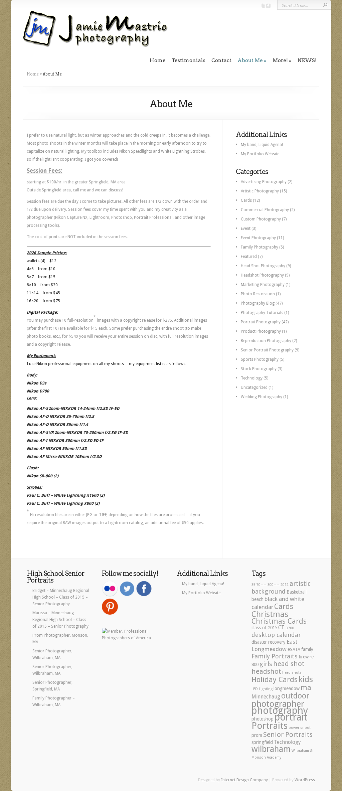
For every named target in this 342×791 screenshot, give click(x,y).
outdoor (295, 695)
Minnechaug (265, 697)
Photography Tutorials (262, 312)
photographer (277, 704)
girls (266, 663)
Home (158, 60)
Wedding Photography (261, 396)
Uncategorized (254, 387)
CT (281, 628)
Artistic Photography (260, 191)
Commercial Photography (265, 209)
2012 (285, 585)
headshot (266, 671)
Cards (246, 200)
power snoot (300, 728)
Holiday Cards (274, 679)
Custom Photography (261, 219)
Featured (249, 256)
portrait (291, 717)
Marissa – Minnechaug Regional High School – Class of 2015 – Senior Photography (60, 620)
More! (280, 60)
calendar (262, 607)
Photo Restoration (258, 294)
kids (306, 679)
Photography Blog (258, 303)
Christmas (269, 614)
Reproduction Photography (266, 340)
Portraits (269, 725)
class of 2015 (264, 627)
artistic (300, 584)
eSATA (294, 649)
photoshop (262, 719)
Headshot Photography (262, 275)
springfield (262, 742)
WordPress (305, 780)
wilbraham (271, 749)
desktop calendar (276, 634)
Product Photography (261, 331)
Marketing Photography (263, 284)
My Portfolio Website (260, 154)
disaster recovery (268, 642)
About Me (250, 60)
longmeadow (287, 688)
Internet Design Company (244, 780)
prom (256, 735)
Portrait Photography (261, 322)
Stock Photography (259, 368)
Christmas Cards (279, 621)
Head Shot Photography (263, 266)
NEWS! (307, 60)
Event (245, 228)
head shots (292, 672)
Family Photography (259, 247)
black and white (284, 599)
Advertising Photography (264, 181)
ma (306, 687)
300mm (274, 585)
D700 (290, 628)
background (268, 591)
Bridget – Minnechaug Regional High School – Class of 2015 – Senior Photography (60, 597)
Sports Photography (260, 359)
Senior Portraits (288, 735)
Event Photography (258, 237)
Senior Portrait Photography (267, 350)
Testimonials (188, 60)
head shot (289, 664)
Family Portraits (274, 656)
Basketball (297, 592)
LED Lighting (262, 689)
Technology (252, 378)
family (307, 649)
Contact (221, 60)
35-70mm (259, 585)
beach (257, 599)
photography (279, 710)
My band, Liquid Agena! (262, 144)
